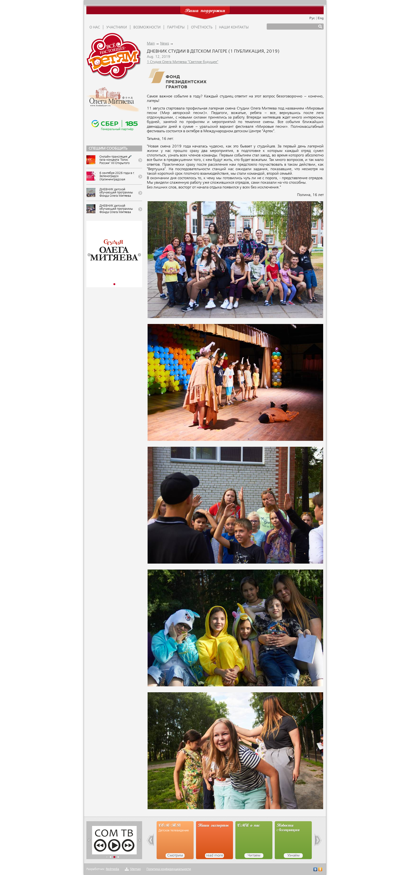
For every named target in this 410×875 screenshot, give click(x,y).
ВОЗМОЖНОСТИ (147, 27)
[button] (89, 254)
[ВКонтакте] (315, 869)
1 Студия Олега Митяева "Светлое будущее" (182, 62)
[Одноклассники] (320, 869)
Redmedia (112, 869)
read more (175, 855)
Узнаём (254, 855)
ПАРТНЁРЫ (176, 27)
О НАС (94, 27)
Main (151, 43)
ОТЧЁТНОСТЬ (202, 27)
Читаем (214, 855)
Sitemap (135, 869)
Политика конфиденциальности (168, 869)
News (164, 43)
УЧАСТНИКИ (116, 27)
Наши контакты (234, 27)
